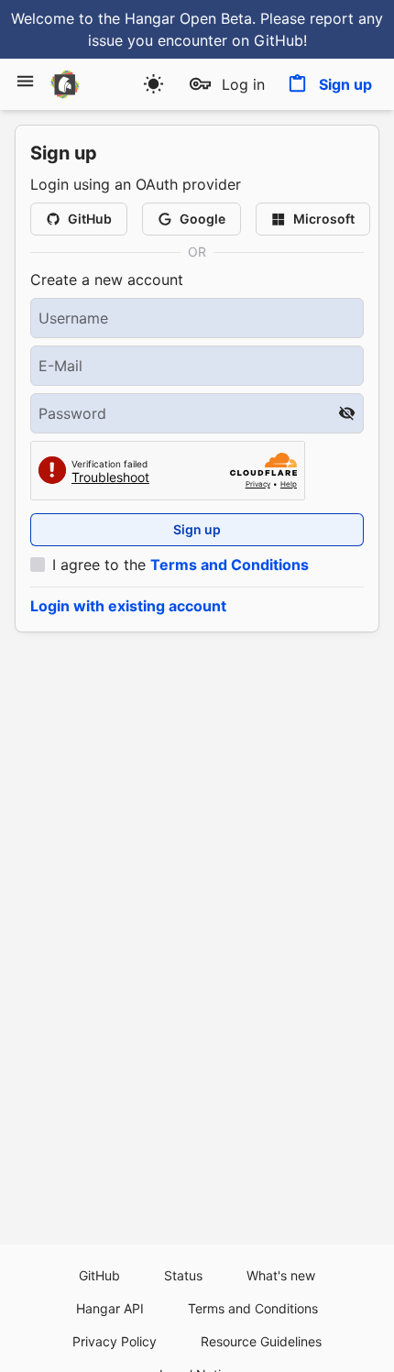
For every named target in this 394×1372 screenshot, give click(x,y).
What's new (280, 1275)
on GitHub (267, 40)
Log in (243, 84)
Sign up (345, 84)
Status (183, 1275)
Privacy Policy (114, 1341)
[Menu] (25, 81)
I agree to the (180, 564)
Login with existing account (128, 606)
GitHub (99, 1275)
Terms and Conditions (229, 564)
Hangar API (110, 1308)
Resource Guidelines (261, 1341)
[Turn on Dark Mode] (153, 84)
